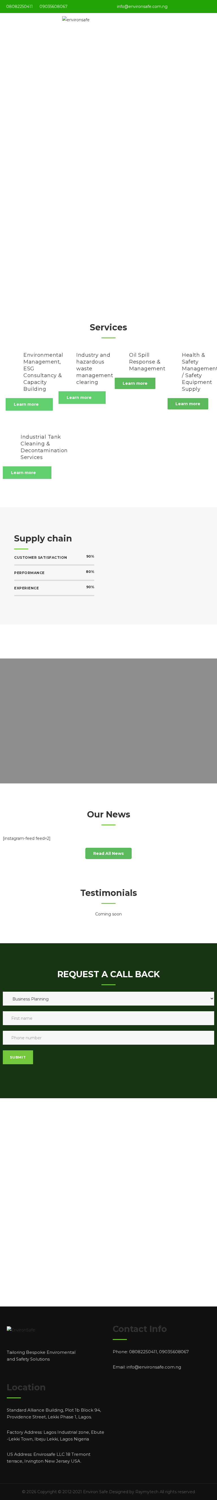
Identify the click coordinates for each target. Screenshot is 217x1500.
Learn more (26, 404)
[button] (135, 383)
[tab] (29, 404)
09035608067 (54, 6)
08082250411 (19, 6)
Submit (18, 1057)
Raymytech (147, 1491)
